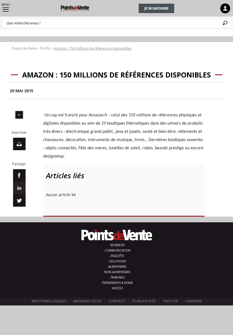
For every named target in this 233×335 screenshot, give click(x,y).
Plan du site (144, 301)
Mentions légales (49, 301)
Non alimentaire (117, 272)
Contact (116, 301)
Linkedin (193, 301)
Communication (117, 250)
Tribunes (117, 277)
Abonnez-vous (87, 301)
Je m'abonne (156, 8)
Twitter (170, 301)
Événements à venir (117, 283)
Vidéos (117, 288)
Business (117, 245)
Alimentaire (117, 267)
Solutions (117, 261)
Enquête (117, 256)
